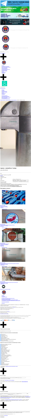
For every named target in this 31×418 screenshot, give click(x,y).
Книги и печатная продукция (5, 361)
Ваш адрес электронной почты (4, 393)
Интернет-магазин (4, 91)
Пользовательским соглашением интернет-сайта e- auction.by (13, 399)
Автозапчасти (3, 359)
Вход (4, 53)
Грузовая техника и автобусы (5, 338)
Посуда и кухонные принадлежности (6, 355)
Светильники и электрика (4, 356)
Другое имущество (3, 337)
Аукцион (3, 90)
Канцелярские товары (4, 353)
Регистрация (2, 53)
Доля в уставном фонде (4, 340)
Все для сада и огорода (4, 357)
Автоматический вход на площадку (5, 378)
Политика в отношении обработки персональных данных (10, 299)
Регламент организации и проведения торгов (8, 298)
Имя (27, 393)
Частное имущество (4, 68)
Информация (4, 72)
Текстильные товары (4, 360)
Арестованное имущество (5, 66)
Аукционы (3, 296)
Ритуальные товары (4, 352)
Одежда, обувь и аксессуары (5, 350)
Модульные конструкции (4, 364)
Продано (1, 175)
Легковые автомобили (4, 335)
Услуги (3, 71)
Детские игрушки (3, 358)
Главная (3, 65)
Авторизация (6, 415)
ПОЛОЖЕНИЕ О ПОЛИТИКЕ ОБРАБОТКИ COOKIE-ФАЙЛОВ (11, 300)
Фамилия (18, 393)
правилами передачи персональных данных (12, 366)
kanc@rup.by (14, 307)
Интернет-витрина (4, 70)
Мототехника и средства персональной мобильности (8, 339)
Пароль (16, 377)
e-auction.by (8, 311)
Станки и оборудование (4, 347)
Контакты (3, 94)
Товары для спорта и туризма (5, 351)
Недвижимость (3, 334)
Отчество (9, 394)
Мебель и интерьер (4, 348)
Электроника (3, 346)
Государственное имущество (6, 69)
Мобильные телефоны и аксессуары (6, 344)
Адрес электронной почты (4, 377)
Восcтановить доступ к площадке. (9, 380)
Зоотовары (2, 362)
